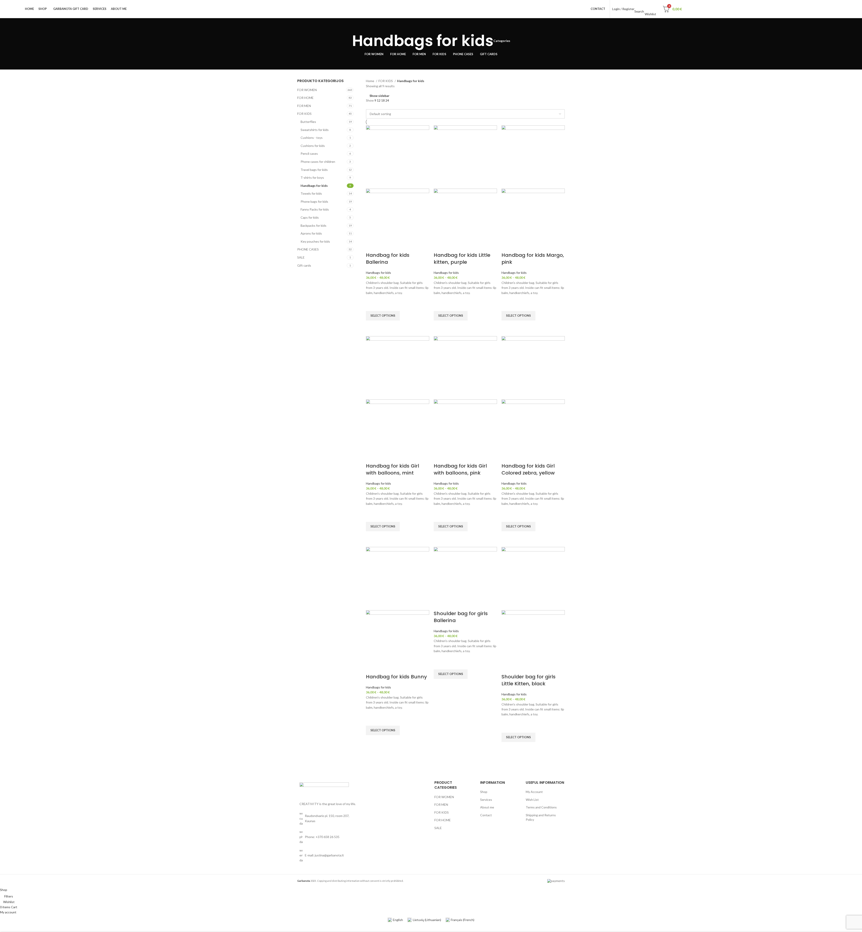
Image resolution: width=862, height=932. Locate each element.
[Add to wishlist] (371, 305)
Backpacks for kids (313, 225)
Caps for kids (310, 217)
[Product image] (397, 220)
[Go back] (346, 40)
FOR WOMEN (307, 90)
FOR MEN (304, 106)
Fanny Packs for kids (315, 209)
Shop (483, 792)
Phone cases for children (318, 161)
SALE (301, 257)
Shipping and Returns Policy (541, 817)
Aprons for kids (311, 233)
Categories (501, 40)
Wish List (532, 799)
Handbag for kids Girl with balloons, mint (392, 469)
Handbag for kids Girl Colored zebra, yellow (528, 469)
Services (486, 799)
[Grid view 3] (375, 106)
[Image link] (324, 789)
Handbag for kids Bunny (396, 676)
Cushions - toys (312, 137)
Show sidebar (379, 96)
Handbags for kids (314, 185)
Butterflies (308, 122)
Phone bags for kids (314, 201)
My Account (534, 792)
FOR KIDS (304, 113)
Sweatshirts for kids (315, 130)
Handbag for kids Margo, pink (532, 259)
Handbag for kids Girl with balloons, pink (460, 469)
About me (487, 807)
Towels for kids (311, 193)
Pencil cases (309, 153)
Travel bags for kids (314, 170)
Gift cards (304, 265)
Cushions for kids (313, 146)
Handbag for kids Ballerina (387, 259)
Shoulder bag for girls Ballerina (461, 617)
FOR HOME (305, 98)
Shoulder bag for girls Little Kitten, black (528, 680)
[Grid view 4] (382, 106)
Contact (486, 815)
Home (370, 81)
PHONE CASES (308, 249)
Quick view (371, 326)
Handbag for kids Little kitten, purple (462, 259)
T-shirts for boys (312, 177)
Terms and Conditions (541, 807)
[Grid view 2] (368, 106)
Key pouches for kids (315, 241)
